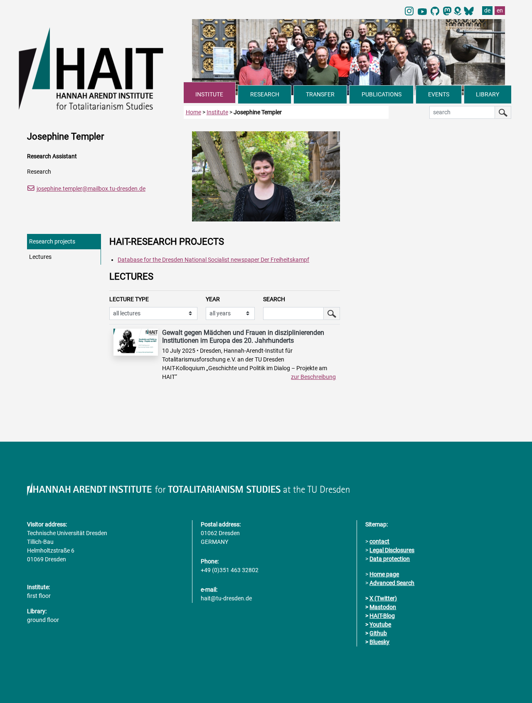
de (487, 10)
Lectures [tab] (40, 256)
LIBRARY (487, 94)
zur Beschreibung (313, 377)
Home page (384, 574)
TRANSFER (320, 94)
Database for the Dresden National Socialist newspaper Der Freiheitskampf (213, 259)
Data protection (389, 559)
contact (379, 541)
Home (193, 112)
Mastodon (382, 607)
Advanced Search (391, 583)
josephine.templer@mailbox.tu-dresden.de (91, 188)
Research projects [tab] (52, 241)
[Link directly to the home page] (101, 68)
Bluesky (379, 642)
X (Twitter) (383, 598)
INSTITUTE (209, 94)
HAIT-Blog (382, 615)
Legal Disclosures (391, 550)
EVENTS (438, 94)
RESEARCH (264, 94)
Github (378, 633)
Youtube (380, 624)
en (500, 10)
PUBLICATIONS (381, 94)
